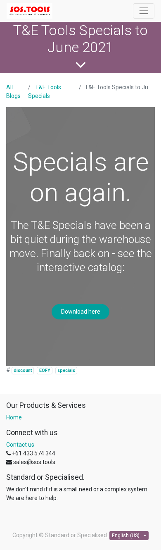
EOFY (44, 370)
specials (66, 370)
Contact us (20, 444)
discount (23, 370)
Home (14, 417)
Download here (80, 311)
